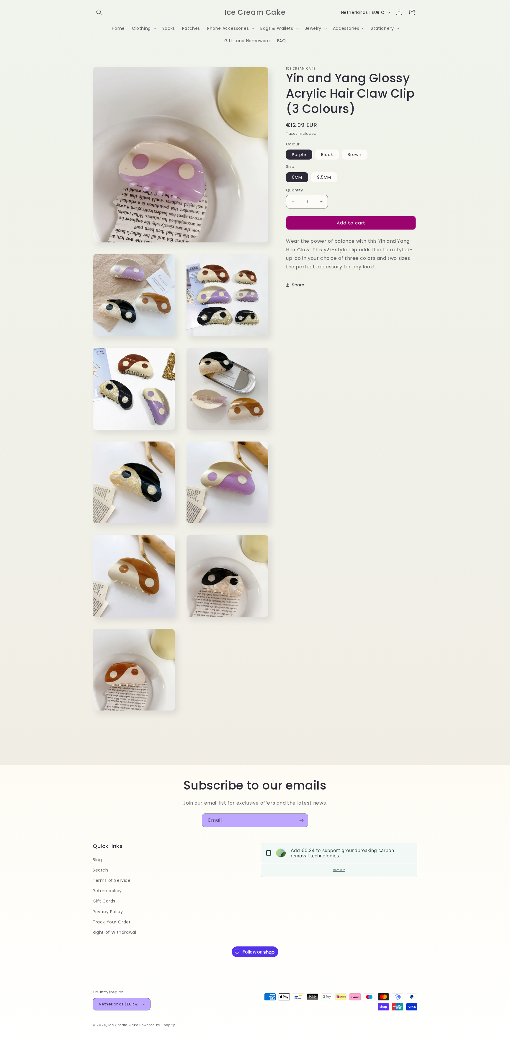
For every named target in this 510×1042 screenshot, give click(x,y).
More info (339, 870)
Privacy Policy (108, 912)
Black (327, 154)
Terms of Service (112, 880)
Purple (299, 154)
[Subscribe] (301, 820)
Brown (355, 154)
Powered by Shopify (157, 1025)
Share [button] (298, 285)
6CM (297, 177)
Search (100, 870)
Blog (97, 860)
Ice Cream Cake (123, 1025)
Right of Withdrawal (114, 932)
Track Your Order (112, 922)
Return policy (107, 891)
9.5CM (324, 177)
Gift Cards (104, 901)
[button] (99, 12)
